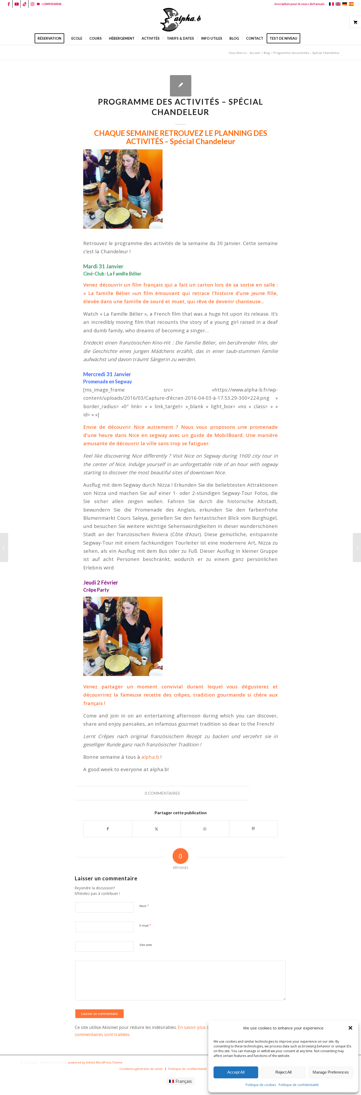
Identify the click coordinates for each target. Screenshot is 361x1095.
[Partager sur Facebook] (108, 829)
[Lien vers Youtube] (16, 4)
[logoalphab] (180, 20)
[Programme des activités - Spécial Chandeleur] (180, 85)
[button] (350, 1027)
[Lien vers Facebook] (8, 4)
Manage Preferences (331, 1072)
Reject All (283, 1072)
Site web (146, 945)
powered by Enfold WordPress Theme (95, 1062)
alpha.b (150, 756)
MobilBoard (228, 435)
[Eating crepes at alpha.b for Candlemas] (4, 547)
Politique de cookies (261, 1085)
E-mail (145, 925)
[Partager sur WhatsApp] (205, 829)
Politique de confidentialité (299, 1085)
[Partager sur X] (156, 829)
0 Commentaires (162, 793)
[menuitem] (298, 4)
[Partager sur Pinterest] (253, 829)
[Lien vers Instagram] (32, 4)
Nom (144, 905)
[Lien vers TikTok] (24, 4)
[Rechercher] (307, 38)
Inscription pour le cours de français (300, 4)
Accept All (235, 1072)
